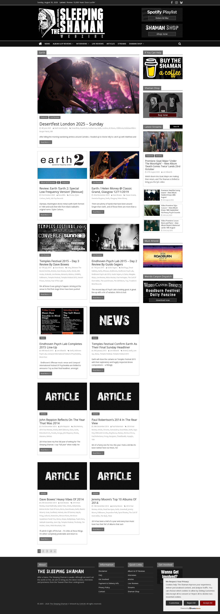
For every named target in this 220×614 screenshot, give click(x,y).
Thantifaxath (121, 436)
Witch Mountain (55, 525)
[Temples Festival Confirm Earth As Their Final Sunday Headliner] (114, 308)
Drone (71, 195)
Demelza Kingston (98, 198)
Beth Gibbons (64, 430)
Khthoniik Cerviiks (101, 433)
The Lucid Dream (107, 281)
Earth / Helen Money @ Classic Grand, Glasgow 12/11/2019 (112, 189)
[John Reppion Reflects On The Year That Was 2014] (62, 384)
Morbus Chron (129, 433)
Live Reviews (98, 43)
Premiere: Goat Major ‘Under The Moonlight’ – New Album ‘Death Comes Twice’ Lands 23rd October (162, 165)
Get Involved (104, 579)
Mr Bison (112, 128)
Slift (51, 131)
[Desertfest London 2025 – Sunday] (88, 58)
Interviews (81, 43)
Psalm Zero (80, 519)
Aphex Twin (62, 506)
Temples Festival (54, 277)
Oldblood (119, 128)
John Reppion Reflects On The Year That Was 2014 (62, 421)
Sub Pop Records (57, 198)
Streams (122, 43)
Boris (62, 509)
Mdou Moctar (111, 277)
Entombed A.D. (44, 433)
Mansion (42, 436)
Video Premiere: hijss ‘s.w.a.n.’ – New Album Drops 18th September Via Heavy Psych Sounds (170, 209)
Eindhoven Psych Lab (125, 271)
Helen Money (122, 198)
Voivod (47, 281)
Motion (71, 274)
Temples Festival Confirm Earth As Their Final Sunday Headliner (114, 345)
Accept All (207, 603)
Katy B (78, 512)
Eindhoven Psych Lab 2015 (101, 274)
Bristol (53, 271)
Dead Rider (124, 430)
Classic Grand (131, 195)
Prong (106, 436)
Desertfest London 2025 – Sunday (71, 124)
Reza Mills (61, 195)
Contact (102, 591)
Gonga (59, 433)
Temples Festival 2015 (69, 277)
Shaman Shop (135, 43)
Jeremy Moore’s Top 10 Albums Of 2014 (114, 500)
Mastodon (54, 516)
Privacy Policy (104, 587)
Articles (111, 43)
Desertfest (75, 128)
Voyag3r (130, 436)
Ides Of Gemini (69, 512)
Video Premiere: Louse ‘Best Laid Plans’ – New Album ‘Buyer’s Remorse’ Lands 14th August (170, 224)
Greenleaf (123, 509)
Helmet (60, 512)
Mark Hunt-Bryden (61, 128)
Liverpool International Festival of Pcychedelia (64, 354)
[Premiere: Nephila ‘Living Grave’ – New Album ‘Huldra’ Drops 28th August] (151, 190)
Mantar (120, 433)
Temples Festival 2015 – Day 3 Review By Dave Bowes (59, 262)
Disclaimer (103, 571)
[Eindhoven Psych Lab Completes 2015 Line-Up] (62, 308)
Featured (44, 117)
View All (176, 127)
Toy (126, 281)
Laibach (47, 516)
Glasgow (113, 198)
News (47, 43)
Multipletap (71, 519)
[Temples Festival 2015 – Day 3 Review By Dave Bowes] (62, 225)
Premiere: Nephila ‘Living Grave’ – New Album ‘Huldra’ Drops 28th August (170, 193)
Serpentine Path (111, 512)
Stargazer (112, 436)
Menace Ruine (64, 516)
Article (55, 430)
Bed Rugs (124, 268)
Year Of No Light (57, 281)
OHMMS (77, 274)
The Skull (104, 516)
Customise (174, 603)
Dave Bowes (117, 195)
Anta (69, 268)
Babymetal (76, 506)
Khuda (76, 433)
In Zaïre (125, 274)
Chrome (106, 430)
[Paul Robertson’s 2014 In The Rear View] (114, 384)
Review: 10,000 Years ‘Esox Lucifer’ (81, 3)
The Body (77, 522)
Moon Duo (43, 357)
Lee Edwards (61, 350)
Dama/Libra (114, 430)
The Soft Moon (119, 281)
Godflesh (53, 512)
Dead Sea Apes (108, 509)
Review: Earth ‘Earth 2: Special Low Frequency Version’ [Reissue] (61, 189)
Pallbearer (43, 277)
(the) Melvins (77, 426)
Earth (99, 128)
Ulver (47, 525)
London (105, 128)
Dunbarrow (92, 128)
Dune (71, 430)
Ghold (74, 271)
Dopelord (83, 128)
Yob (93, 439)
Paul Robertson (117, 426)
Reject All (191, 603)
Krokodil (48, 274)
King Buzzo (113, 433)
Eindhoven (113, 271)
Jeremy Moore (117, 506)
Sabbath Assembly (46, 522)
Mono (59, 519)
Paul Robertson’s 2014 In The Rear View (114, 421)
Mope (64, 519)
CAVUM (82, 604)
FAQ (100, 575)
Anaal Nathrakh (51, 506)
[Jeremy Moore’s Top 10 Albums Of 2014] (114, 463)
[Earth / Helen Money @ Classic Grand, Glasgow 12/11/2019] (114, 152)
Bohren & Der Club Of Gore (49, 509)
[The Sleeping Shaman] (40, 44)
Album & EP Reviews (62, 43)
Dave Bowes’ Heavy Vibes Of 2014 (61, 499)
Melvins (49, 436)
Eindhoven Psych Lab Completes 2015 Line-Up (60, 345)
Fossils (53, 433)
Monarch (64, 274)
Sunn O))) (57, 522)
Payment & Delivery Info (109, 583)
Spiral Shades (123, 512)
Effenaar (106, 271)
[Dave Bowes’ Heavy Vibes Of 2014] (62, 463)
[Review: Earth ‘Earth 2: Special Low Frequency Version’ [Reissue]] (62, 152)
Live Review (56, 274)
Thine (110, 516)
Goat (47, 512)
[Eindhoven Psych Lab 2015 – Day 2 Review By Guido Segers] (114, 225)
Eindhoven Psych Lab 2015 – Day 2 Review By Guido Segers (114, 262)
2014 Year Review (45, 430)
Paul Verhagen (122, 277)
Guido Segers (112, 268)
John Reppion (65, 426)
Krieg (41, 516)
